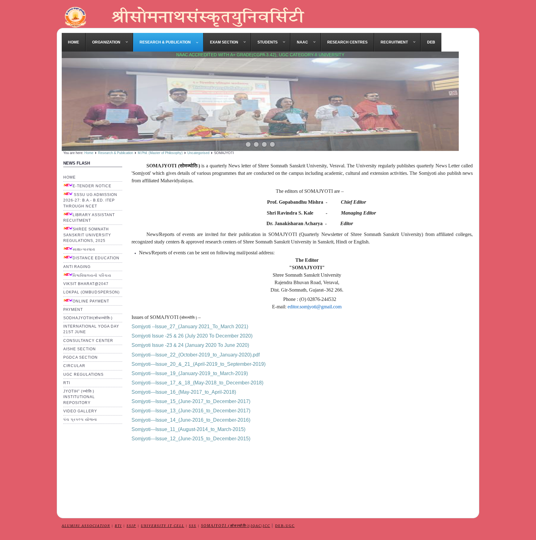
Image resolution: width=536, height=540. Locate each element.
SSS (192, 526)
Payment (73, 309)
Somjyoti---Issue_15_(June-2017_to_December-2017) (191, 401)
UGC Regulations (83, 374)
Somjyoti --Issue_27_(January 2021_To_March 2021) (190, 326)
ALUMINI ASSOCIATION (86, 526)
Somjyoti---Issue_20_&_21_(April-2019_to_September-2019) (199, 364)
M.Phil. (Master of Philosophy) (160, 153)
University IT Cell (162, 526)
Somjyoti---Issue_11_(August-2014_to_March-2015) (188, 429)
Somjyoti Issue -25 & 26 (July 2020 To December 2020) (192, 335)
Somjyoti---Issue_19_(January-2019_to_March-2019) (190, 373)
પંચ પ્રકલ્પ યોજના (80, 419)
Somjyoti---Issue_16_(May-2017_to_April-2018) (184, 392)
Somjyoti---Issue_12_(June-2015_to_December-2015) (191, 438)
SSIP (131, 526)
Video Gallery (80, 411)
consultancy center (88, 340)
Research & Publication (115, 153)
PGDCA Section (80, 357)
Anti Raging (77, 267)
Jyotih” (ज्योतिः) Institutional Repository (79, 397)
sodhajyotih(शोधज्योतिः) (88, 318)
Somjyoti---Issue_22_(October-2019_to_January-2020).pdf (196, 354)
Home (88, 153)
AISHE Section (79, 349)
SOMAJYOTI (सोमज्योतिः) (225, 526)
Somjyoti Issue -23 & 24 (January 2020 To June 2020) (190, 345)
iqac (256, 526)
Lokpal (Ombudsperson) (91, 292)
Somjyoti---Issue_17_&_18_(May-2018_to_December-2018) (197, 382)
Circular (74, 366)
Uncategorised (198, 153)
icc (266, 526)
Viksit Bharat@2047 (86, 284)
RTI (66, 383)
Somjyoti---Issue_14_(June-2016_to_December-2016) (191, 420)
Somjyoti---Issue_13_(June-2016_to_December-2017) (191, 410)
